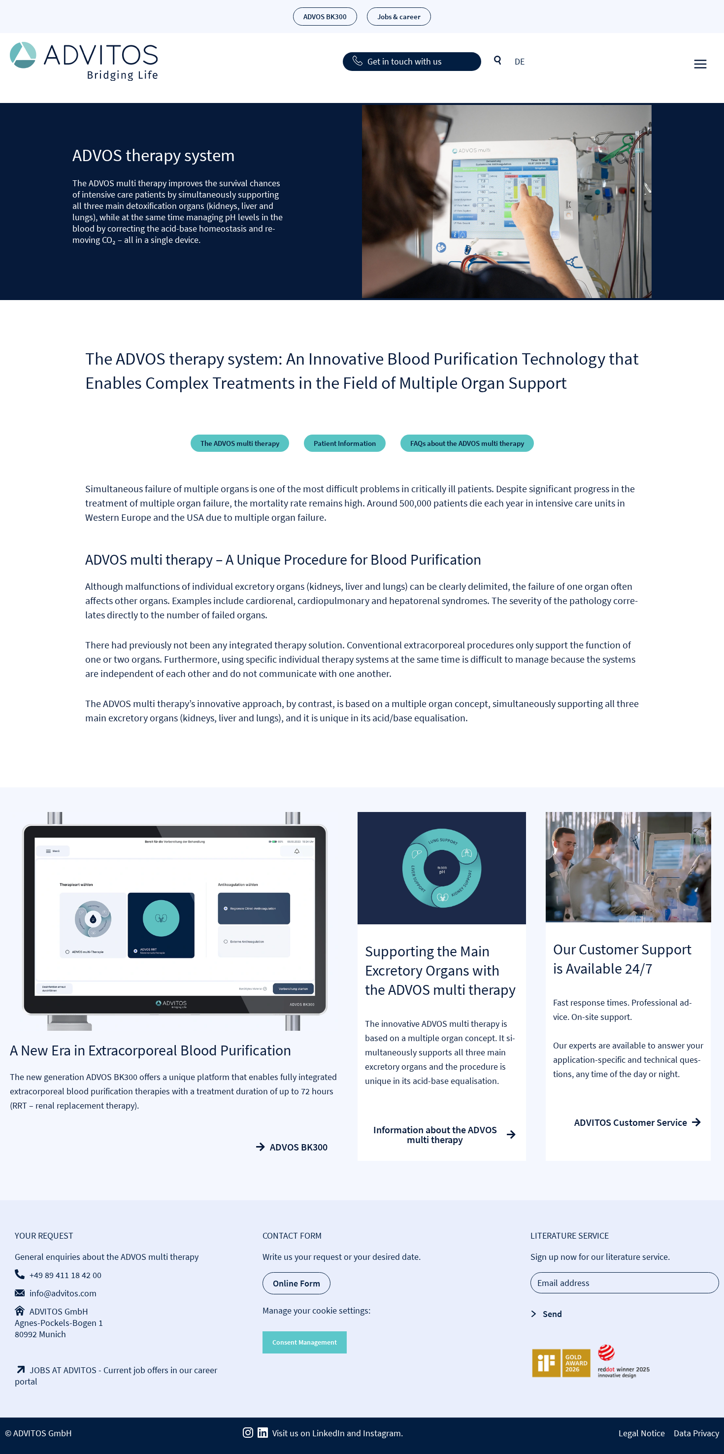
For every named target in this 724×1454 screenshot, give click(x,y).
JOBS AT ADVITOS (63, 1370)
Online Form (296, 1283)
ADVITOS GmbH (59, 1311)
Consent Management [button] (304, 1342)
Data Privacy (696, 1433)
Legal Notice (642, 1433)
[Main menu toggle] (700, 61)
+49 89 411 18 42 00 (65, 1275)
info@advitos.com (63, 1293)
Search (498, 61)
